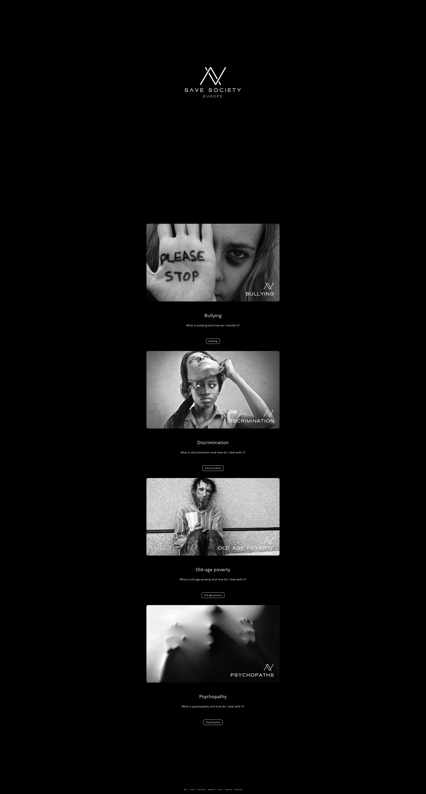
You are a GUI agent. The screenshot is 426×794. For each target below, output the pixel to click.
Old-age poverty (213, 595)
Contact (192, 789)
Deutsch (220, 789)
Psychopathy (213, 722)
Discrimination (213, 468)
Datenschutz (239, 789)
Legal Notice (211, 789)
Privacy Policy (201, 789)
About (185, 789)
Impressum (228, 789)
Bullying (212, 341)
